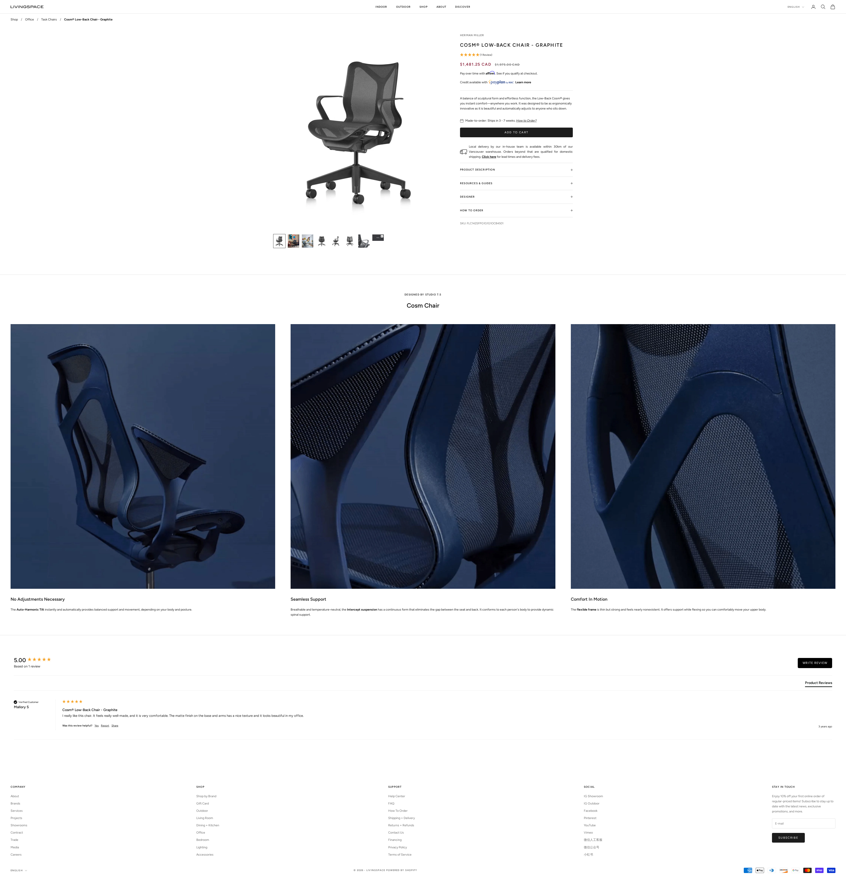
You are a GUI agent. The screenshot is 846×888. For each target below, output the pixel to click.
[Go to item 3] (307, 241)
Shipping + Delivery (401, 818)
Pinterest (590, 818)
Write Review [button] (815, 663)
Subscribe (788, 837)
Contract (17, 832)
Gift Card (202, 803)
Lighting (201, 847)
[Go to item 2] (293, 241)
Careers (16, 854)
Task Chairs (49, 19)
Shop (423, 6)
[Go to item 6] (350, 241)
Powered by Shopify (401, 870)
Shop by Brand (206, 796)
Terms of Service (400, 854)
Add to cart (517, 132)
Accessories (204, 854)
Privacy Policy (397, 847)
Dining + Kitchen (207, 825)
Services (17, 811)
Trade (14, 840)
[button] (516, 55)
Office (29, 19)
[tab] (818, 683)
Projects (16, 818)
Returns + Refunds (401, 825)
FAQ (391, 803)
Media (15, 847)
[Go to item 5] (336, 241)
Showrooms (19, 825)
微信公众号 (591, 847)
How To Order (398, 811)
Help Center (396, 796)
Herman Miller (472, 35)
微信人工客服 (593, 840)
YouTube (590, 825)
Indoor (381, 6)
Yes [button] (97, 725)
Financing (395, 840)
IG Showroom (593, 796)
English (794, 7)
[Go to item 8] (378, 237)
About (441, 6)
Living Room (204, 818)
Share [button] (114, 725)
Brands (15, 803)
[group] (37, 660)
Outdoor (403, 6)
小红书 (588, 854)
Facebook (590, 811)
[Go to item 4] (321, 241)
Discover (463, 6)
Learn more (523, 82)
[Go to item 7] (364, 241)
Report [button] (105, 725)
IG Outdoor (591, 803)
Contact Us (396, 832)
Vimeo (588, 832)
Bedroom (202, 840)
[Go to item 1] (279, 241)
